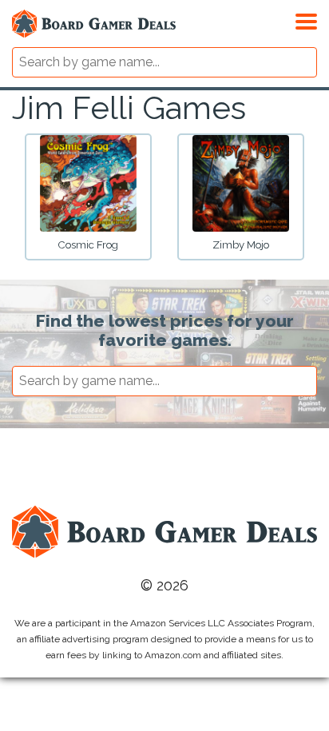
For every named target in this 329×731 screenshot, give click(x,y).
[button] (306, 19)
